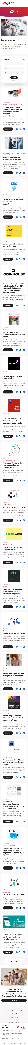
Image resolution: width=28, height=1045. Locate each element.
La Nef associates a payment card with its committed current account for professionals (12, 111)
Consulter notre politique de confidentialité (10, 1038)
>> (21, 961)
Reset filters (14, 80)
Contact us (14, 1000)
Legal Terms (13, 1022)
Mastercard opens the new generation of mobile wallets (12, 465)
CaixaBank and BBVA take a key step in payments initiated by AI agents (13, 851)
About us (13, 1018)
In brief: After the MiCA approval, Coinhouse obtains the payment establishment (13, 289)
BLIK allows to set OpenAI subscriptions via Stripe (14, 334)
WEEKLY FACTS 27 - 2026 (14, 894)
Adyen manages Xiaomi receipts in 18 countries (13, 674)
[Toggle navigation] (24, 3)
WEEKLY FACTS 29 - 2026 (14, 507)
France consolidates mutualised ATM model (13, 158)
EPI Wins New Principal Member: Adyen (13, 548)
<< (6, 961)
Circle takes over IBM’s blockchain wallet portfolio (13, 201)
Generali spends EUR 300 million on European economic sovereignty (13, 421)
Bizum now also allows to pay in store (13, 245)
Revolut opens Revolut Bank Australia (12, 377)
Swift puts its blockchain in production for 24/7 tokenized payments (13, 591)
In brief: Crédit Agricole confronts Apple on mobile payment (13, 937)
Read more (8, 129)
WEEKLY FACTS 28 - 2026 (14, 633)
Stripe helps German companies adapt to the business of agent (13, 717)
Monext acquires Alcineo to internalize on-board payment (13, 762)
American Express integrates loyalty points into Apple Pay (13, 806)
